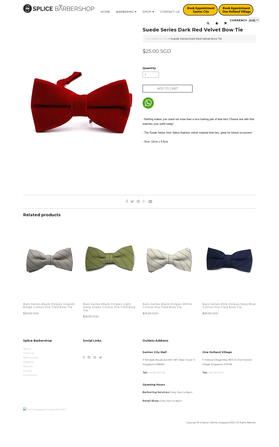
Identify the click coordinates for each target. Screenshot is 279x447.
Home (105, 11)
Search (27, 348)
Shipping (28, 361)
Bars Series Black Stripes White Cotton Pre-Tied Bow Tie (167, 305)
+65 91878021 (216, 372)
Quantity (149, 68)
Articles (27, 370)
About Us (28, 352)
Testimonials (30, 357)
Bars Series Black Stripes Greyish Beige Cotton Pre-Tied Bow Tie (49, 305)
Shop (147, 11)
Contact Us (170, 11)
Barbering (125, 11)
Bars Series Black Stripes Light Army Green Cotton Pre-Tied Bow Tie (109, 307)
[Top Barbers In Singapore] (44, 409)
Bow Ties (162, 38)
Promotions (30, 375)
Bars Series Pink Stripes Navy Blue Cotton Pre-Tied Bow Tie (229, 305)
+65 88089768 (156, 372)
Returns (27, 366)
